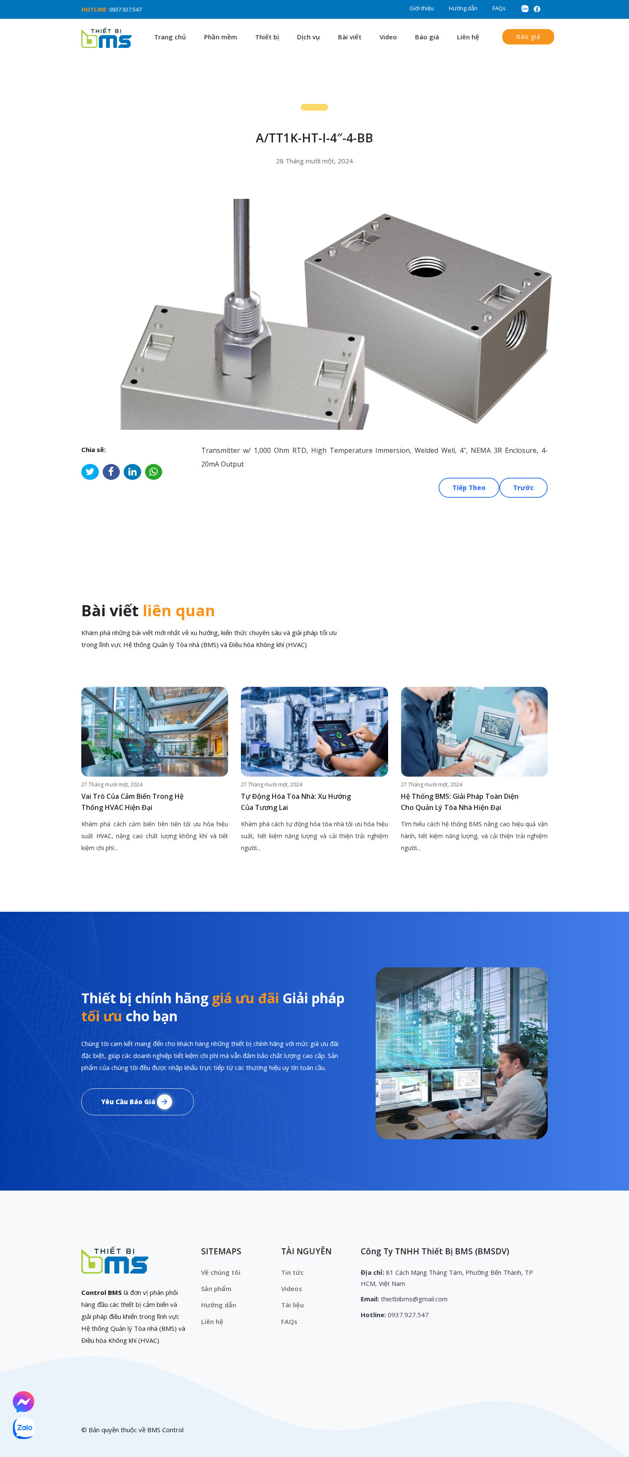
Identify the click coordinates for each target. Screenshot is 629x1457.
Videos (291, 1288)
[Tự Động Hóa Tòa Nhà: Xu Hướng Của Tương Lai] (314, 732)
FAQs (499, 8)
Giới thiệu (421, 8)
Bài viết (350, 37)
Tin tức (292, 1272)
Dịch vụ (308, 37)
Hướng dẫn (463, 8)
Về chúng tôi (220, 1272)
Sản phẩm (216, 1288)
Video (388, 37)
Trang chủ (170, 37)
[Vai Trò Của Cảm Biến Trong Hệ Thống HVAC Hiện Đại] (154, 732)
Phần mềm (220, 37)
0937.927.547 (125, 9)
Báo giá (427, 37)
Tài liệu (292, 1304)
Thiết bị (267, 37)
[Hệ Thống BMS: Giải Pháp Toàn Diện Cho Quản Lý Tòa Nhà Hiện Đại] (474, 732)
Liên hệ (468, 37)
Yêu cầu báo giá (129, 1101)
